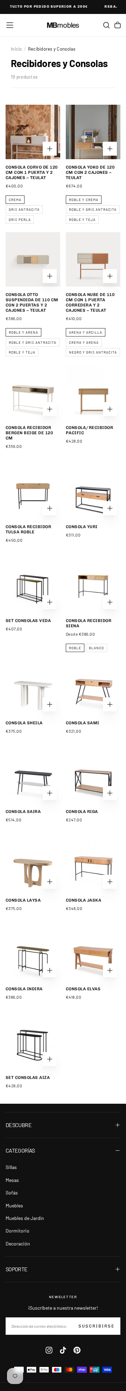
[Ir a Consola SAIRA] (33, 776)
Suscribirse (96, 1326)
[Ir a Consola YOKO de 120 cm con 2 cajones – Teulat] (93, 132)
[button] (10, 25)
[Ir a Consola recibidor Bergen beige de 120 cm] (33, 392)
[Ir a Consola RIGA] (93, 776)
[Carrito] (117, 25)
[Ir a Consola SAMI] (93, 687)
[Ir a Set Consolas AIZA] (33, 1042)
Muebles (14, 1205)
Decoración (18, 1243)
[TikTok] (63, 1350)
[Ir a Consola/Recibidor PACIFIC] (93, 392)
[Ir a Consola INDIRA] (33, 953)
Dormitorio (17, 1231)
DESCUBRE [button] (18, 1125)
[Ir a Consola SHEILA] (33, 687)
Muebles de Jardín (25, 1218)
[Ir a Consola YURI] (93, 491)
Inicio (16, 49)
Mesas (12, 1180)
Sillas (11, 1167)
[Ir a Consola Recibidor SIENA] (93, 585)
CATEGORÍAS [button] (20, 1150)
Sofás (12, 1193)
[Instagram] (49, 1350)
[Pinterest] (77, 1350)
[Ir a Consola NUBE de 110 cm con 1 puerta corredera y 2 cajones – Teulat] (93, 259)
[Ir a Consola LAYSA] (33, 865)
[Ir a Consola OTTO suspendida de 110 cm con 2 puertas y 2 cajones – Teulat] (33, 259)
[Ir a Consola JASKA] (93, 865)
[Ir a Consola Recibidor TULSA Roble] (33, 491)
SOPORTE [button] (17, 1269)
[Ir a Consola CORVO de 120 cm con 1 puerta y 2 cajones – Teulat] (33, 132)
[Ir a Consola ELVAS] (93, 953)
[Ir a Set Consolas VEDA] (33, 585)
